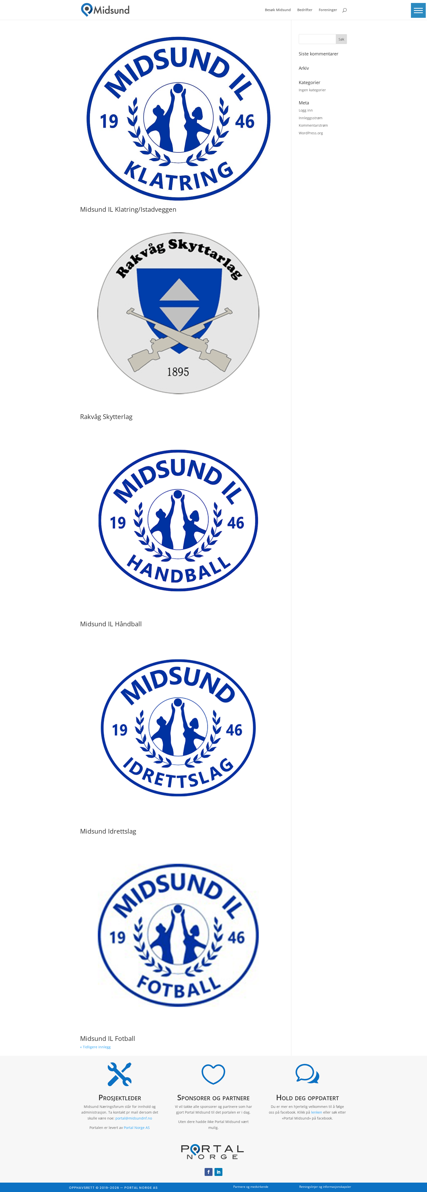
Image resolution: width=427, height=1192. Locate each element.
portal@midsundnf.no (133, 1118)
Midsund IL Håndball (111, 623)
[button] (418, 10)
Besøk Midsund (278, 10)
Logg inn (306, 110)
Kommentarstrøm (313, 125)
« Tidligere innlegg (95, 1047)
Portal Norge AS (137, 1127)
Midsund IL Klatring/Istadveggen (128, 209)
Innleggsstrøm (310, 118)
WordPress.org (311, 133)
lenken (316, 1112)
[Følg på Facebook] (209, 1172)
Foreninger (328, 10)
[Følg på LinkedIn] (218, 1172)
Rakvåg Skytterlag (106, 416)
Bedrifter (304, 10)
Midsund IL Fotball (107, 1038)
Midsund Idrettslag (108, 831)
